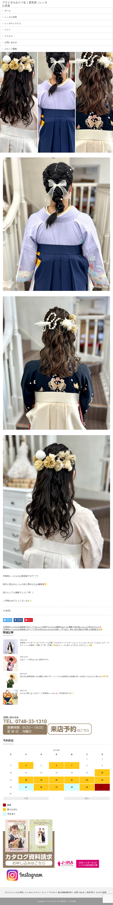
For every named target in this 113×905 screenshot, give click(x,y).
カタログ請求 (101, 892)
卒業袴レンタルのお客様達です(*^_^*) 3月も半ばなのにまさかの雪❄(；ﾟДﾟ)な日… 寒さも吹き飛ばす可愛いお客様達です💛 (53, 629)
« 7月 (26, 798)
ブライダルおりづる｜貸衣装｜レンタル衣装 (61, 901)
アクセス (9, 36)
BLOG (8, 610)
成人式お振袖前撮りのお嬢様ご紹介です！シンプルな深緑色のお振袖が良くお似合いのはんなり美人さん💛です (64, 676)
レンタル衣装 (11, 17)
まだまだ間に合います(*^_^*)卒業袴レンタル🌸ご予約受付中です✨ (47, 693)
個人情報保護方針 (65, 892)
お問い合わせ (11, 42)
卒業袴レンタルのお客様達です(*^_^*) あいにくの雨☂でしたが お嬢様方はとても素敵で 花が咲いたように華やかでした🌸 (52, 627)
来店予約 (90, 892)
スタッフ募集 (11, 49)
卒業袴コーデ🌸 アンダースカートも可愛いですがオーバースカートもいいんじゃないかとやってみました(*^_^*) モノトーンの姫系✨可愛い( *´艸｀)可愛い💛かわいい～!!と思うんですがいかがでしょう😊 (64, 644)
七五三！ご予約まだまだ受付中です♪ (34, 660)
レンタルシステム (13, 23)
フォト (8, 29)
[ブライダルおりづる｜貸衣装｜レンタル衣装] (24, 4)
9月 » (87, 798)
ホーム (8, 10)
